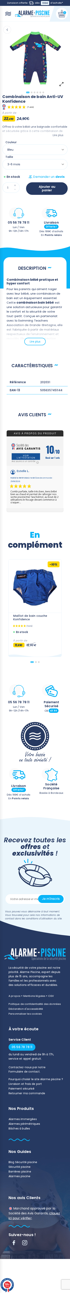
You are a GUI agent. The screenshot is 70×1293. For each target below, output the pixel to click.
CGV (51, 996)
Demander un (49, 176)
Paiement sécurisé (21, 1089)
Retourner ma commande (27, 1093)
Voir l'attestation (26, 456)
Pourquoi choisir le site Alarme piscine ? (36, 1079)
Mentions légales (34, 996)
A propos (14, 996)
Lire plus (58, 135)
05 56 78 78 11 (18, 222)
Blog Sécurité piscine (23, 1162)
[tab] (28, 92)
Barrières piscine (20, 1171)
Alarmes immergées (23, 1119)
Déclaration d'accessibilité (26, 1009)
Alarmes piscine (19, 1176)
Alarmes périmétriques (24, 1124)
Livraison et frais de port (25, 1084)
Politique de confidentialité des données (35, 1004)
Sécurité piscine (20, 1167)
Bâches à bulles (19, 1128)
